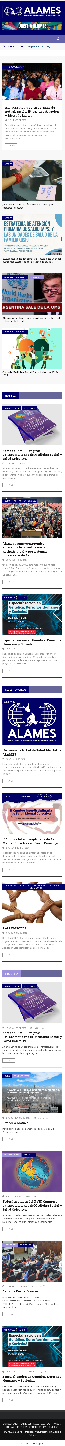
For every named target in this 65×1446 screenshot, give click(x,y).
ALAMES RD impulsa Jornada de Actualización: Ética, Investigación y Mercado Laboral (32, 111)
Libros (7, 408)
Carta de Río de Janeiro (20, 1291)
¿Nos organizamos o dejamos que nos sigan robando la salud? (27, 206)
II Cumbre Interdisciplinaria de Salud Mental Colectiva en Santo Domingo (31, 841)
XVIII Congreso (29, 408)
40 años (7, 501)
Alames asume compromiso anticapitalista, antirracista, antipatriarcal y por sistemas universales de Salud (24, 549)
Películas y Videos (21, 1076)
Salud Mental (10, 702)
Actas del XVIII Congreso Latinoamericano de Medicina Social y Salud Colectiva (32, 455)
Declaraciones (37, 277)
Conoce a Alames (15, 1123)
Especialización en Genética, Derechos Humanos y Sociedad (31, 642)
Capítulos (26, 1423)
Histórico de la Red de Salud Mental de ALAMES (32, 752)
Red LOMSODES (14, 928)
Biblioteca (21, 1426)
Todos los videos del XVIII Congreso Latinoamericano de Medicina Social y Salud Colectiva (32, 1205)
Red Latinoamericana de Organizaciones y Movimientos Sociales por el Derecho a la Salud (34, 887)
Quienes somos (10, 1423)
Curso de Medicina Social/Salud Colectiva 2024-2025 (30, 374)
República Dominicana (13, 67)
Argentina (8, 277)
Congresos (35, 1426)
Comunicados (21, 277)
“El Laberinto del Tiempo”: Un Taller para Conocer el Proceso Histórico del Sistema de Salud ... (31, 260)
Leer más (11, 145)
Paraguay (8, 164)
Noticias (17, 408)
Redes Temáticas (42, 1423)
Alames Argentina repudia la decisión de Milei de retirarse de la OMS (31, 319)
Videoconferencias (12, 1155)
